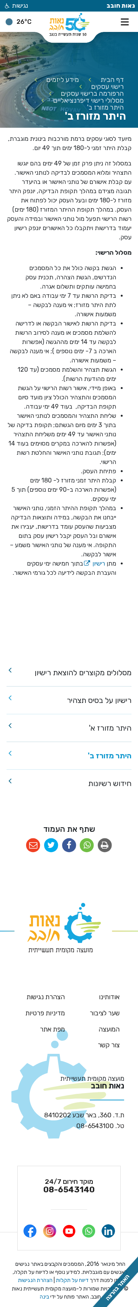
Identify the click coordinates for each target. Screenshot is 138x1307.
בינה (44, 1297)
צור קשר (109, 1045)
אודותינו (109, 997)
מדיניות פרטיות (45, 1013)
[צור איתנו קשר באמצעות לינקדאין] (108, 1231)
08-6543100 (100, 1126)
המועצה (109, 1029)
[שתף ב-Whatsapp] (87, 845)
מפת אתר (52, 1029)
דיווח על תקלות (72, 1280)
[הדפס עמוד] (105, 845)
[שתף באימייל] (33, 845)
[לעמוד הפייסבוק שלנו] (30, 1231)
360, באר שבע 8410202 (84, 1115)
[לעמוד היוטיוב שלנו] (69, 1231)
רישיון (94, 563)
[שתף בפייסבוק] (69, 845)
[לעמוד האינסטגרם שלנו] (49, 1231)
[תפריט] (126, 21)
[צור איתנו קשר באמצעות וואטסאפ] (88, 1231)
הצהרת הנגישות (35, 1280)
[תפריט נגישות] (6, 6)
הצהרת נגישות (45, 997)
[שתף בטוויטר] (51, 845)
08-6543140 (69, 1185)
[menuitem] (69, 673)
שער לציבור (105, 1013)
